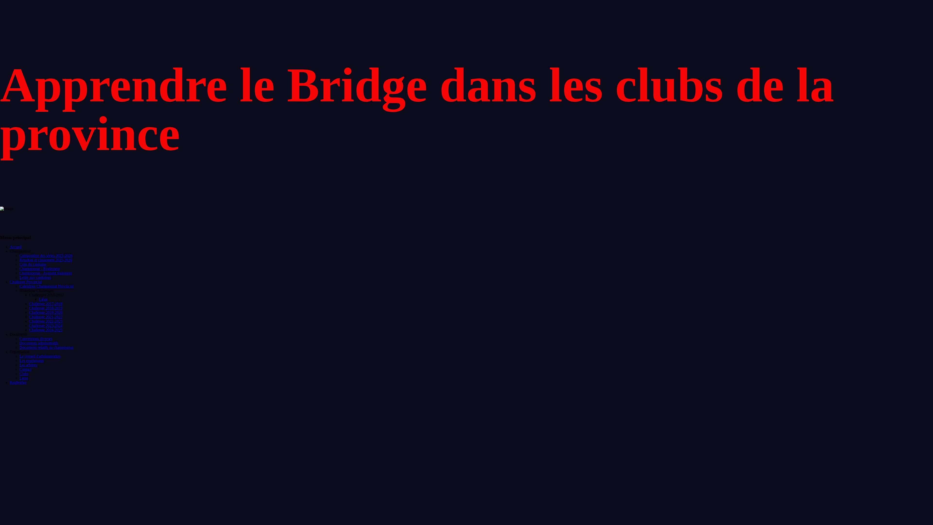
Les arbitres (28, 365)
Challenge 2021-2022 (45, 317)
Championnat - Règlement (39, 269)
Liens (23, 378)
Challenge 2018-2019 (45, 308)
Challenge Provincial (26, 282)
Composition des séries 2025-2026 (45, 256)
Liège (43, 299)
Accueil (16, 247)
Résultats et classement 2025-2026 (45, 260)
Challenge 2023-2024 (45, 326)
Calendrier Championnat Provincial (46, 286)
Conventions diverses (35, 339)
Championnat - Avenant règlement (45, 273)
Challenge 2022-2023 (45, 321)
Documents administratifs (38, 343)
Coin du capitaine (32, 264)
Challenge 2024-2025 (45, 330)
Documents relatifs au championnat (46, 347)
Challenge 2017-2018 (45, 304)
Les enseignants (31, 361)
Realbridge (18, 382)
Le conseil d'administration (39, 356)
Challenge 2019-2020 (45, 312)
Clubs (23, 374)
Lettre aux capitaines (35, 277)
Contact (25, 369)
